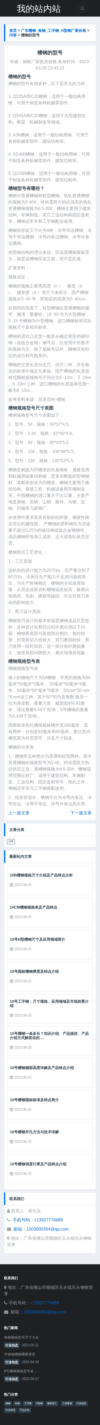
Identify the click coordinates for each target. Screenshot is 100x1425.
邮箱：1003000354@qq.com (41, 1229)
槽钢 (8, 1403)
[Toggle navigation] (82, 8)
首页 (13, 30)
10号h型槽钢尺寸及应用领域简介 (37, 939)
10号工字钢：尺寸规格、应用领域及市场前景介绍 (49, 1003)
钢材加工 (52, 1403)
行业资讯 (10, 1410)
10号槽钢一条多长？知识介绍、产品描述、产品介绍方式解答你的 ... (49, 1035)
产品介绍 (24, 1410)
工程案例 (67, 1403)
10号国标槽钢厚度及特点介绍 (34, 971)
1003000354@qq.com (44, 1312)
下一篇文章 (81, 813)
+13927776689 (44, 1303)
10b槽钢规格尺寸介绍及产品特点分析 (41, 875)
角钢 (17, 1403)
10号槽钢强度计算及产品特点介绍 (38, 1164)
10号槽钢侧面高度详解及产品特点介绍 (42, 1068)
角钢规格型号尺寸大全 (21, 1337)
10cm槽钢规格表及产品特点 (33, 907)
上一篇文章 (19, 813)
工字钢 (27, 1403)
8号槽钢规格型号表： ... (22, 1371)
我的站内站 (39, 9)
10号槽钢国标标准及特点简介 (34, 1100)
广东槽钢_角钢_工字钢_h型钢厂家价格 (53, 30)
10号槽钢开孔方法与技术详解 (34, 1132)
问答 (13, 35)
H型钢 (39, 1403)
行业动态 (11, 1345)
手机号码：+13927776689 (38, 1220)
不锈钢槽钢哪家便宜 (19, 1354)
